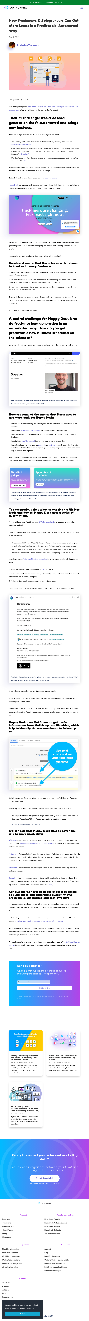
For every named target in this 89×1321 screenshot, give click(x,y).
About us (6, 1283)
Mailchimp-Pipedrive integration (35, 559)
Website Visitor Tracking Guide (56, 1260)
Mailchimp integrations (11, 1256)
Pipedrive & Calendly (52, 1230)
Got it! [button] (22, 1313)
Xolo (25, 161)
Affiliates (5, 1290)
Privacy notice (7, 1297)
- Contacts (6, 1223)
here (50, 885)
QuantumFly (25, 154)
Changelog (6, 1237)
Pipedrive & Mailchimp (53, 1219)
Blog (46, 1253)
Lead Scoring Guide (52, 1256)
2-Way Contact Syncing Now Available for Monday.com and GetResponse (24, 1057)
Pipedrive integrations (10, 1249)
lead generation (51, 178)
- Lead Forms (7, 1230)
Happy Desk (13, 185)
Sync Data (30, 1062)
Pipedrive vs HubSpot (52, 1271)
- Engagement (8, 1226)
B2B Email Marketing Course (55, 1267)
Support (47, 1249)
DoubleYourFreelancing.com (21, 145)
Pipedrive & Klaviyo (52, 1226)
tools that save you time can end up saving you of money (39, 921)
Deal (43, 569)
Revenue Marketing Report (54, 1263)
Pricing (4, 1234)
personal (41, 445)
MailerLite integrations (11, 1260)
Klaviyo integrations (10, 1253)
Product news (23, 1062)
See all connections (52, 1234)
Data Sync (6, 1219)
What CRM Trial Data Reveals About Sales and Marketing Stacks (63, 1057)
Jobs (4, 1293)
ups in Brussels (34, 430)
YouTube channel (28, 441)
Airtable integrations (10, 1267)
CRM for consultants (46, 522)
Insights (21, 1114)
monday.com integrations (12, 1263)
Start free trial (44, 1178)
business (52, 445)
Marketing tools (66, 1062)
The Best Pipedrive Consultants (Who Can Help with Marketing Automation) (25, 1109)
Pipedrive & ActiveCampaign (55, 1223)
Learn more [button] (31, 1308)
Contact (5, 1286)
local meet (25, 430)
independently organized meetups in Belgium (37, 844)
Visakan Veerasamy (29, 45)
